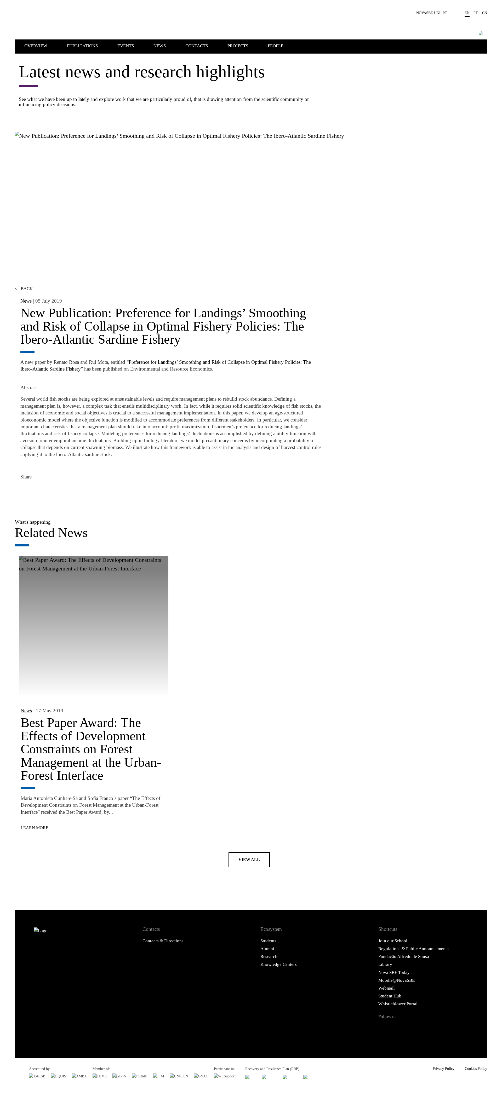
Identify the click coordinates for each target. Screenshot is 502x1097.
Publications (82, 45)
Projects (237, 45)
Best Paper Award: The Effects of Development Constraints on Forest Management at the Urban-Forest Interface (91, 749)
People (275, 45)
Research (268, 956)
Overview (35, 45)
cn (484, 13)
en (467, 13)
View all (249, 859)
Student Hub (389, 996)
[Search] (481, 33)
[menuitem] (45, 45)
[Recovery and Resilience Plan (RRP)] (269, 1077)
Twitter (40, 492)
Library (385, 964)
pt (476, 13)
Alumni (267, 948)
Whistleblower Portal (398, 1003)
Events (125, 45)
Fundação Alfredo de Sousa (403, 956)
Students (268, 940)
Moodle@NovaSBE (396, 980)
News (159, 45)
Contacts (196, 45)
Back (24, 288)
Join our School (392, 940)
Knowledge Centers (278, 964)
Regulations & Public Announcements (413, 948)
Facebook (25, 492)
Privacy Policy (443, 1068)
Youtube (436, 1028)
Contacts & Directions (163, 940)
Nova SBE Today (394, 972)
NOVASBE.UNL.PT (431, 13)
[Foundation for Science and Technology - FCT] (250, 1077)
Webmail (386, 988)
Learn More (34, 827)
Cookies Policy (476, 1068)
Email (68, 492)
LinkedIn (54, 492)
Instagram (410, 1028)
